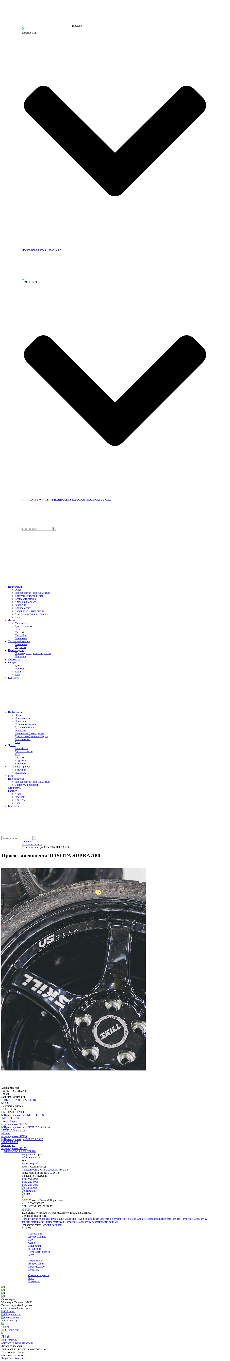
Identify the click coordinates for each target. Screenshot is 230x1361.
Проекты (20, 668)
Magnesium (21, 635)
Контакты (13, 677)
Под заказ (20, 647)
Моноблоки (21, 623)
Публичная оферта (88, 1218)
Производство (16, 650)
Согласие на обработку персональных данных (91, 1221)
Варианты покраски (26, 784)
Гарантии (20, 604)
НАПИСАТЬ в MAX (99, 499)
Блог (17, 617)
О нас (18, 589)
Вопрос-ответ (22, 607)
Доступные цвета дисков (29, 595)
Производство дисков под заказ (33, 653)
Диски (11, 620)
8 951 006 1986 (30, 1178)
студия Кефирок (52, 1224)
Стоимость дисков (25, 598)
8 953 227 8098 (30, 1181)
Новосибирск (54, 249)
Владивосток (38, 249)
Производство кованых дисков (32, 592)
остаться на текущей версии (17, 1342)
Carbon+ (19, 632)
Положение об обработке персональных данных (49, 1218)
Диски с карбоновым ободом (31, 614)
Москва (26, 249)
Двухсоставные (23, 626)
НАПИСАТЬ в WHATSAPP (37, 499)
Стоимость (14, 659)
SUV (17, 629)
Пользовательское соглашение (162, 1218)
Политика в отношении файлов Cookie (122, 1218)
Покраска (20, 656)
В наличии (21, 638)
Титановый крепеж (19, 641)
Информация (15, 586)
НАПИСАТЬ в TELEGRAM (70, 499)
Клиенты (20, 671)
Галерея (12, 662)
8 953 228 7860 (30, 1184)
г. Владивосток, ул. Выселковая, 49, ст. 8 (45, 1169)
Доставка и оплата (25, 601)
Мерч (11, 775)
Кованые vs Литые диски (29, 611)
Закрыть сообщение (12, 1358)
